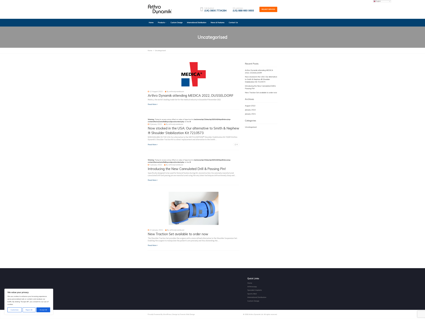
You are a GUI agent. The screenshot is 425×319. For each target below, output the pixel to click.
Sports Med (252, 294)
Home (249, 283)
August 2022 (250, 106)
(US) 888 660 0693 (243, 10)
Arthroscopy (252, 287)
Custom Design (253, 301)
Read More (152, 104)
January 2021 (250, 114)
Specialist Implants (254, 290)
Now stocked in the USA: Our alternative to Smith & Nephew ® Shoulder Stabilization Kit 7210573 (261, 79)
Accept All (43, 310)
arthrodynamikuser (176, 91)
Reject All (29, 310)
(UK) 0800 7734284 (215, 10)
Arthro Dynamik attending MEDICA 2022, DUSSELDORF (190, 95)
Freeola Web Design (187, 314)
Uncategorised (251, 127)
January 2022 (250, 110)
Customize (14, 310)
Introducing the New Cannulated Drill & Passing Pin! (187, 169)
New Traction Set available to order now (178, 234)
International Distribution (256, 297)
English (378, 1)
